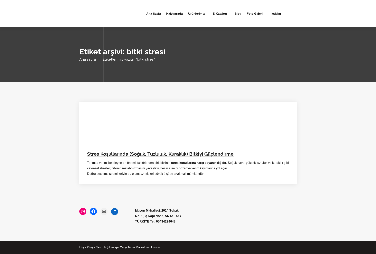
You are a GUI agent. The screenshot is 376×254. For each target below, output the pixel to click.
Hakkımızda (174, 13)
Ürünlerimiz (196, 13)
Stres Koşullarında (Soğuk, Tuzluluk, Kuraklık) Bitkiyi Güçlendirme (160, 154)
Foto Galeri (255, 13)
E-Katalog (220, 13)
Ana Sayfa (153, 13)
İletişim (276, 13)
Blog (238, 13)
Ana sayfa (87, 59)
